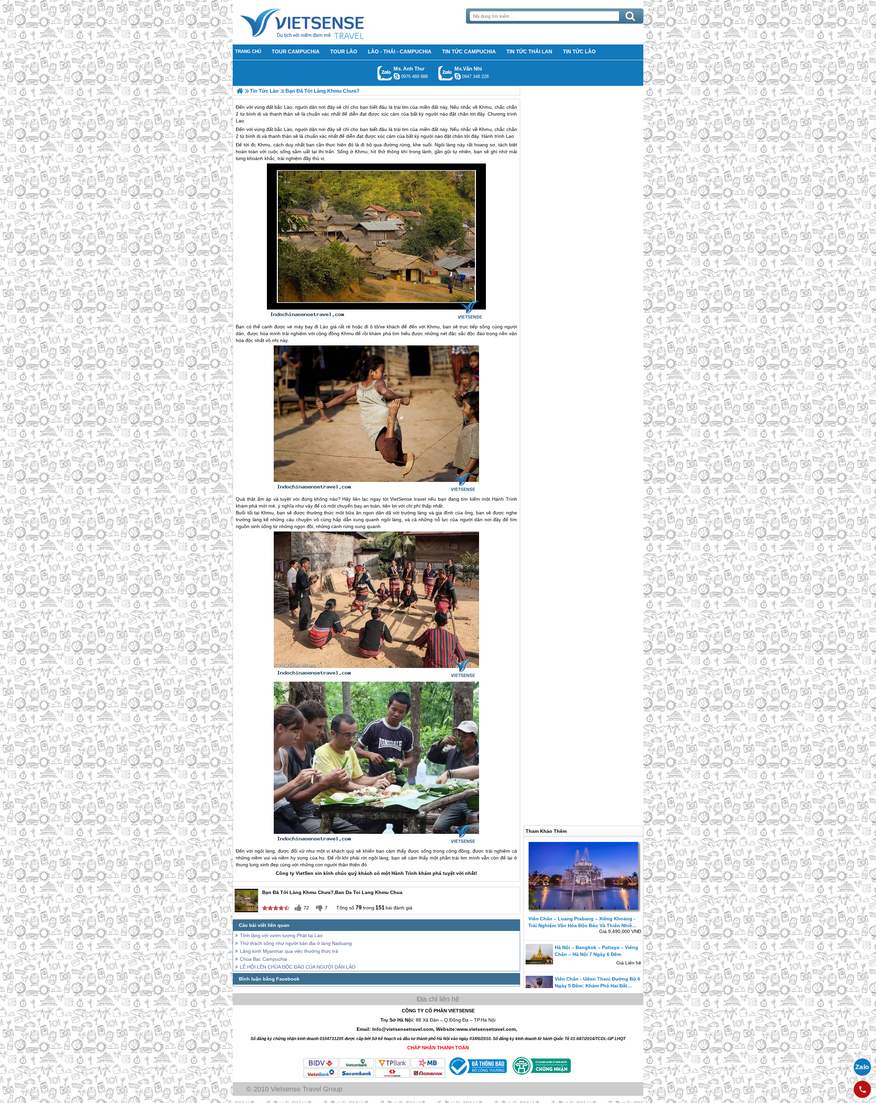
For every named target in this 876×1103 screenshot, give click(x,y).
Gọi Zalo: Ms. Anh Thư (384, 73)
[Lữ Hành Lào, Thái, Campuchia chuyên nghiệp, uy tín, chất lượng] (239, 91)
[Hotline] (862, 1089)
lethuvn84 (396, 76)
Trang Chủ (319, 22)
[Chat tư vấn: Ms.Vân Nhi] (457, 76)
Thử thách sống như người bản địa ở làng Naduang (296, 943)
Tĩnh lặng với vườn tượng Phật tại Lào (281, 935)
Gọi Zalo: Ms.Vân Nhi (445, 73)
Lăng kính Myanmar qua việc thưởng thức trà (289, 951)
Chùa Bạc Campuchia (263, 959)
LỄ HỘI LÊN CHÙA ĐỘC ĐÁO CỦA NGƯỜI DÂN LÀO (298, 967)
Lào (288, 129)
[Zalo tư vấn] (862, 1067)
